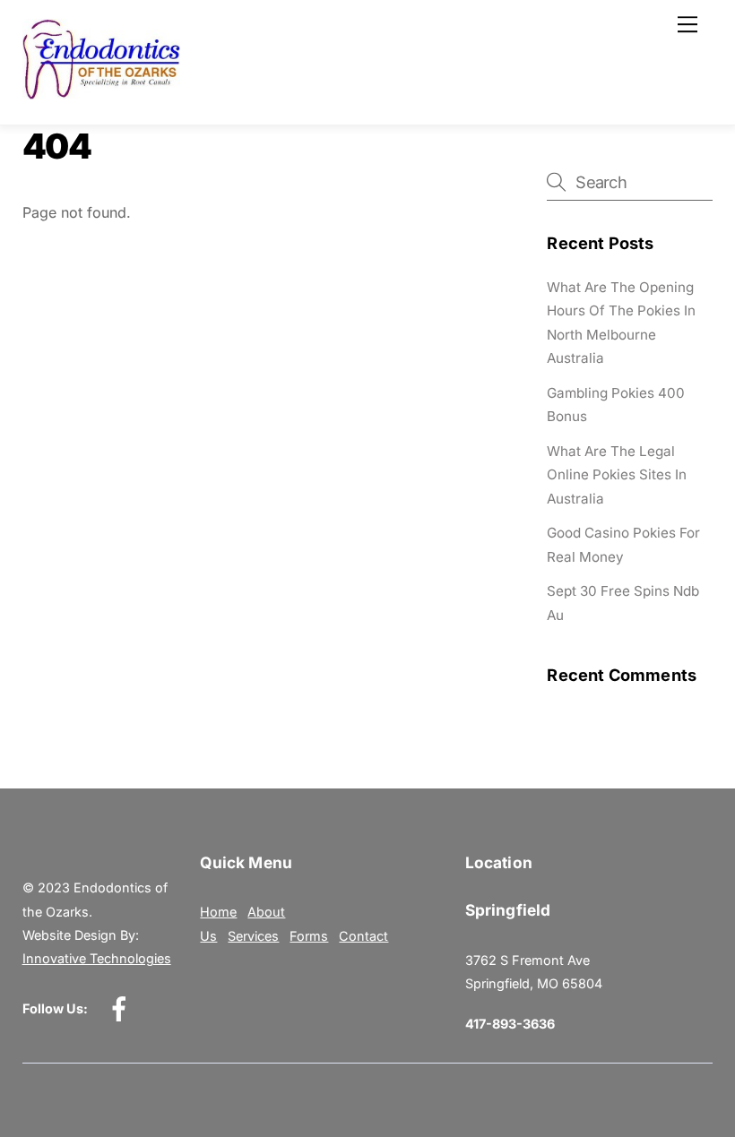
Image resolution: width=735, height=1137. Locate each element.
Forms (309, 935)
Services (253, 935)
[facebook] (122, 1007)
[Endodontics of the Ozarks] (101, 92)
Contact (363, 935)
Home (218, 911)
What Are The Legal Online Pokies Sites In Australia (617, 475)
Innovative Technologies (96, 958)
